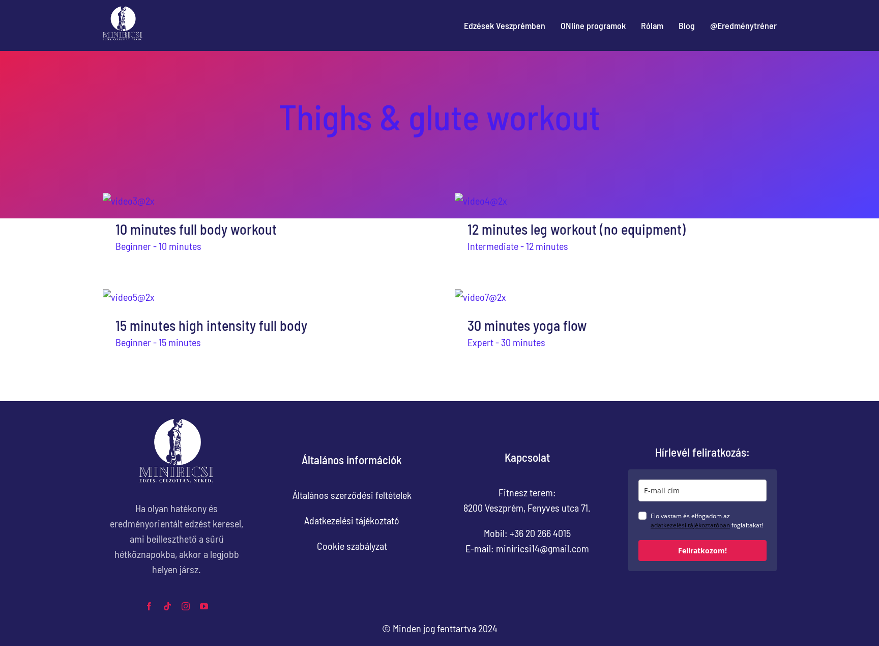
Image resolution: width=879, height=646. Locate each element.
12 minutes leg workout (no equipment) (576, 229)
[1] (122, 10)
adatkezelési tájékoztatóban (690, 525)
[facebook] (149, 606)
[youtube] (204, 606)
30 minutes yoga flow (527, 325)
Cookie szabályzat (352, 546)
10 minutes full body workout (196, 229)
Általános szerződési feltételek (352, 495)
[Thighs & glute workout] (264, 200)
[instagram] (186, 606)
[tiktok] (167, 606)
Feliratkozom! (702, 550)
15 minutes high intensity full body (211, 325)
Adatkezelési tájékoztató (351, 520)
